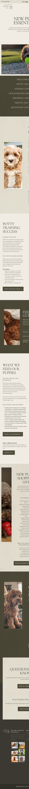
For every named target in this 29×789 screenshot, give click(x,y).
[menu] (27, 2)
